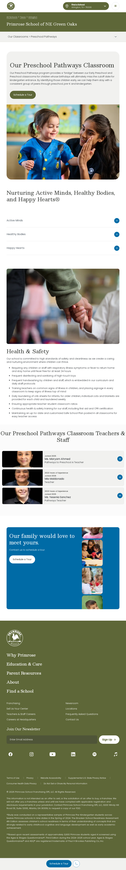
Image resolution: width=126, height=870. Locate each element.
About (13, 682)
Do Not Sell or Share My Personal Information (65, 783)
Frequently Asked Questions (82, 714)
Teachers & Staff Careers (21, 714)
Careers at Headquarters (21, 719)
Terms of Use (13, 778)
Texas (23, 17)
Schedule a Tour (59, 863)
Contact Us (72, 719)
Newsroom (72, 703)
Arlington (32, 17)
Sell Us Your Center (17, 708)
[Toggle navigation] (115, 6)
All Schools (12, 17)
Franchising (13, 703)
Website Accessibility (51, 778)
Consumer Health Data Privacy (22, 783)
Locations (71, 708)
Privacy (29, 778)
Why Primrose (21, 655)
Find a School (20, 691)
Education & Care (24, 664)
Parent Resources (24, 673)
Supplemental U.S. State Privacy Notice (87, 778)
